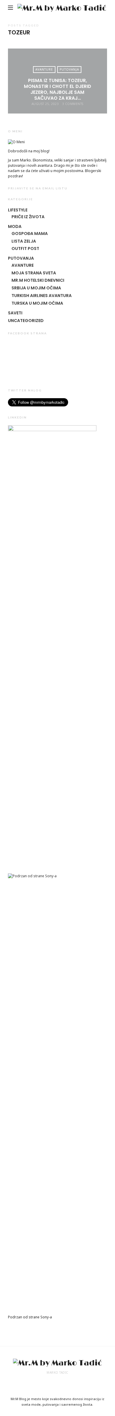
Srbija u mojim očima (36, 288)
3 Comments (72, 104)
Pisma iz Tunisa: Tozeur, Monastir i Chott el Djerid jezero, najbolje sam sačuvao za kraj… (57, 89)
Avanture (44, 69)
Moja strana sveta (34, 273)
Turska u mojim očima (37, 303)
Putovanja (69, 69)
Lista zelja (24, 241)
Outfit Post (25, 248)
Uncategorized (26, 320)
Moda (15, 226)
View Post (57, 114)
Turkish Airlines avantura (42, 295)
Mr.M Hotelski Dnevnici (38, 280)
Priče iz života (28, 217)
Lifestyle (17, 210)
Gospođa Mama (30, 233)
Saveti (15, 313)
